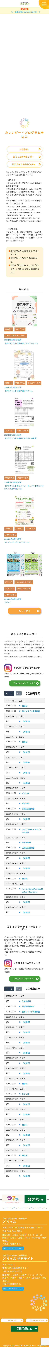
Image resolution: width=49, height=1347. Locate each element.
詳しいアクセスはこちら (12, 1248)
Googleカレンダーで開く (24, 683)
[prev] (6, 693)
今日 (18, 693)
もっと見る (24, 611)
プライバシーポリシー (37, 1320)
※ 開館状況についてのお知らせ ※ (25, 12)
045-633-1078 (14, 1271)
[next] (11, 693)
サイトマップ (12, 1320)
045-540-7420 (14, 1231)
